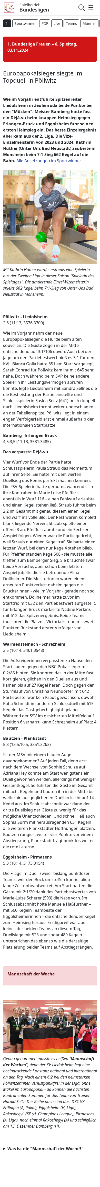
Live (57, 23)
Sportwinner (25, 23)
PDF (45, 23)
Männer (89, 23)
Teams (71, 23)
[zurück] (7, 23)
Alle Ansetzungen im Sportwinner (48, 160)
